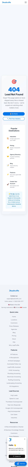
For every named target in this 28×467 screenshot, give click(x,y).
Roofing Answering (14, 380)
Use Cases (14, 414)
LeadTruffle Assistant (14, 367)
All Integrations (14, 386)
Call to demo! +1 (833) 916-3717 (14, 301)
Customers (14, 323)
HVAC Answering (14, 370)
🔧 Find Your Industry (14, 118)
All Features (14, 354)
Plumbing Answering (14, 373)
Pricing (14, 336)
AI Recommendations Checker (14, 427)
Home (14, 316)
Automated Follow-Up (14, 364)
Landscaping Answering (14, 383)
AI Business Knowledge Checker (14, 430)
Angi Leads (14, 395)
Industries (14, 417)
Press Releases (14, 326)
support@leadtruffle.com (14, 298)
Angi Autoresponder (14, 411)
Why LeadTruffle (14, 345)
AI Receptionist (14, 357)
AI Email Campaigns (14, 361)
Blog (14, 332)
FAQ (14, 342)
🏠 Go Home (14, 114)
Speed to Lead (14, 398)
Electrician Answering (14, 376)
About (14, 339)
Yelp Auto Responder (14, 405)
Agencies (14, 329)
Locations (14, 320)
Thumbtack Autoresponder (14, 402)
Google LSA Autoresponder (14, 408)
